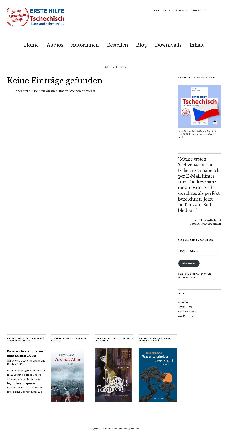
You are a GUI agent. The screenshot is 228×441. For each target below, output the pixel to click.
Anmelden (183, 302)
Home (31, 45)
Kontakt (167, 10)
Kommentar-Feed (187, 311)
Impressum (181, 10)
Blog (156, 10)
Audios (55, 45)
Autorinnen (85, 45)
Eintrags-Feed (185, 307)
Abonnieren (188, 263)
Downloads (168, 45)
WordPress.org (185, 316)
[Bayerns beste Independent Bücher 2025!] (26, 364)
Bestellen (117, 45)
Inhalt (197, 45)
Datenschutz (198, 10)
